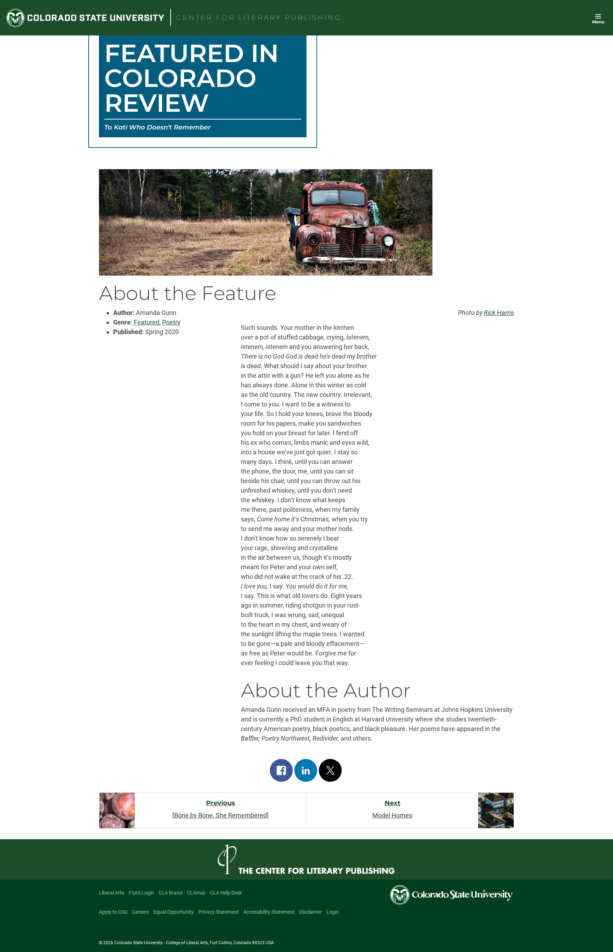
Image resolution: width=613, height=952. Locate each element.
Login (332, 912)
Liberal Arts (111, 893)
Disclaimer (310, 912)
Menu (598, 21)
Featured (146, 322)
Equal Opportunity (174, 912)
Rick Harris (499, 312)
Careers (140, 912)
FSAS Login (141, 893)
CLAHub (196, 893)
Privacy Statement (218, 912)
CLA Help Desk (226, 893)
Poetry (171, 322)
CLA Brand (170, 893)
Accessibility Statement (268, 912)
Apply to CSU (113, 912)
